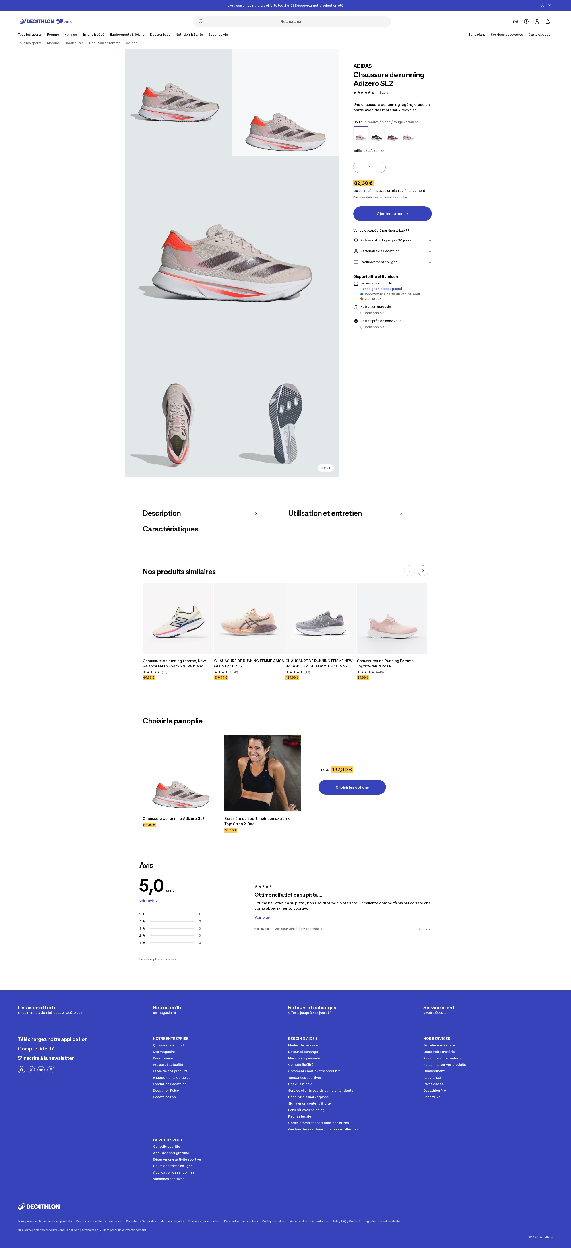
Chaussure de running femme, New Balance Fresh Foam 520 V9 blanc (175, 663)
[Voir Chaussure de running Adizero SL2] (181, 773)
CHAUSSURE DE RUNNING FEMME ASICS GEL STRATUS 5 (249, 663)
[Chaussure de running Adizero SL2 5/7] (285, 423)
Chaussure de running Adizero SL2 (174, 818)
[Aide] (526, 21)
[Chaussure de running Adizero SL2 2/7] (178, 102)
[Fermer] (549, 5)
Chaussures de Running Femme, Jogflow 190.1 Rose (386, 663)
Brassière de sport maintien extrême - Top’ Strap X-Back (259, 821)
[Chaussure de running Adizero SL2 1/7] (285, 102)
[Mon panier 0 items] (547, 21)
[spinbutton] (369, 167)
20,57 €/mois (368, 190)
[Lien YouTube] (41, 1069)
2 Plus (325, 467)
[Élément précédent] (409, 570)
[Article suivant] (423, 570)
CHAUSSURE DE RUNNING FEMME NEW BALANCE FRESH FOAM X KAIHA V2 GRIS (320, 664)
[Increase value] (380, 167)
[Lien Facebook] (21, 1069)
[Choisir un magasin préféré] (515, 21)
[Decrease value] (358, 167)
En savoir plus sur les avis (157, 959)
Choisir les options (352, 787)
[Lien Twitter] (31, 1069)
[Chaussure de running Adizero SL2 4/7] (178, 423)
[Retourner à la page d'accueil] (46, 21)
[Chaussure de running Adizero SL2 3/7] (232, 263)
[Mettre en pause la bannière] (542, 5)
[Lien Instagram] (50, 1069)
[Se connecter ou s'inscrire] (537, 21)
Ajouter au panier (392, 213)
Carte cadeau (539, 34)
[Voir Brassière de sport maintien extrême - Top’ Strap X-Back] (262, 773)
